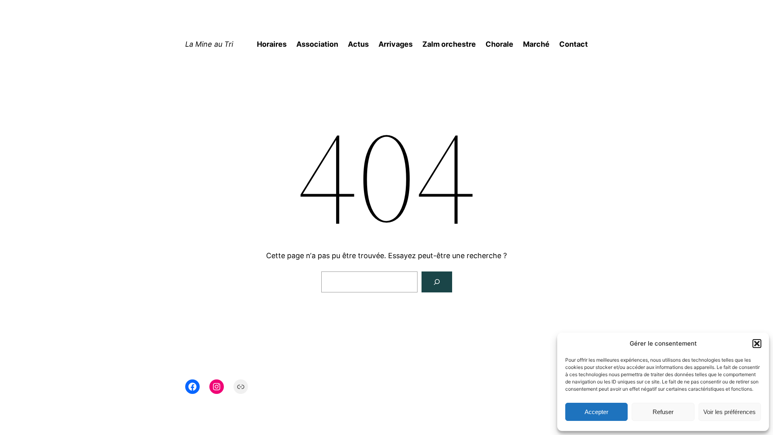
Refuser (663, 411)
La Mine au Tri (209, 44)
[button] (757, 344)
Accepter (596, 411)
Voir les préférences (729, 411)
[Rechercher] (437, 281)
